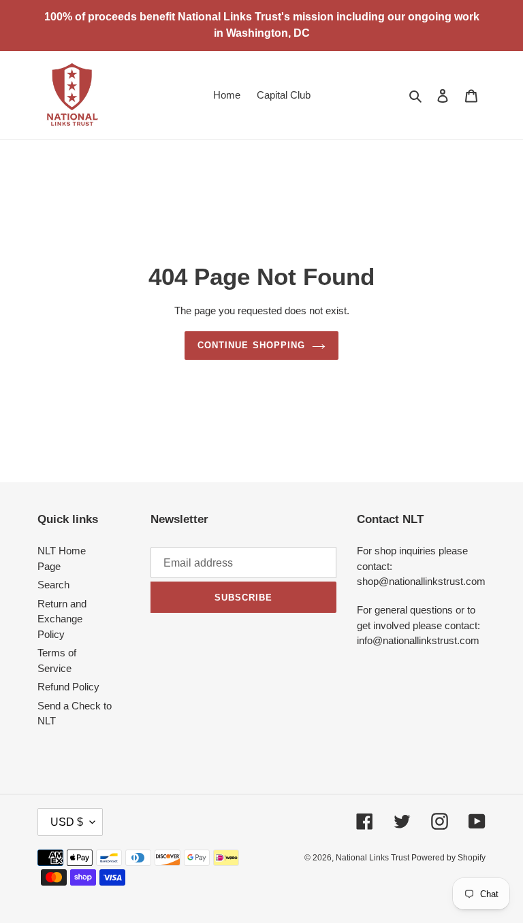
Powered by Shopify (448, 857)
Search (53, 584)
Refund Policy (68, 686)
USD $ (66, 822)
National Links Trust (373, 857)
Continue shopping (251, 345)
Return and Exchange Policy (61, 619)
